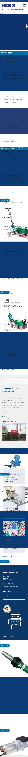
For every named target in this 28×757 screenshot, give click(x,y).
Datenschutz (6, 598)
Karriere (7, 506)
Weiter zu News (9, 481)
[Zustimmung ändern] (2, 752)
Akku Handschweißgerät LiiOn (12, 471)
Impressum (6, 595)
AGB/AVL (5, 601)
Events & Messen (9, 540)
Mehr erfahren (8, 515)
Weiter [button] (16, 13)
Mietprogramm (7, 350)
